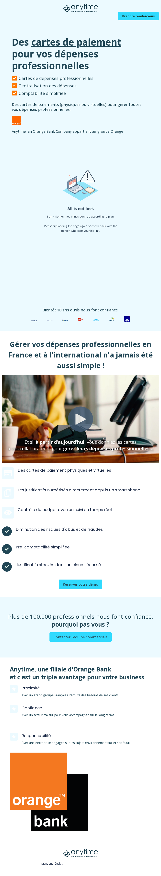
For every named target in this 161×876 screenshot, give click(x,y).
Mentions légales (52, 863)
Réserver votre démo (80, 584)
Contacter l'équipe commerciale (81, 637)
